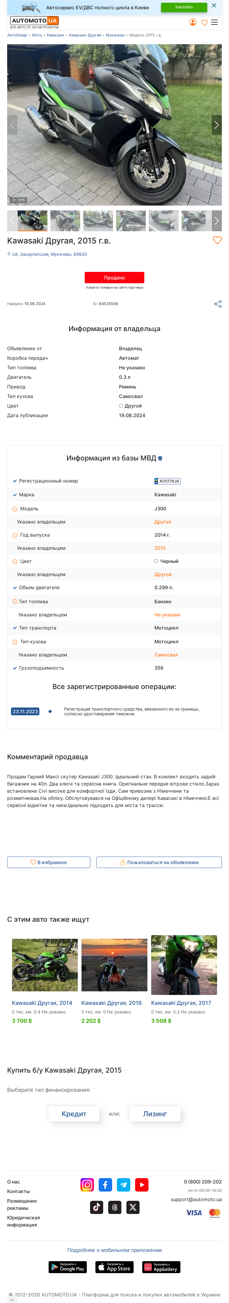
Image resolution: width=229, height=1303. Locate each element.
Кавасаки (55, 35)
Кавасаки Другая (85, 35)
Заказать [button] (184, 6)
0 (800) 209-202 (203, 1182)
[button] (216, 22)
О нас (13, 1182)
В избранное (51, 862)
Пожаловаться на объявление (162, 862)
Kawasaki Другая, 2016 (111, 1003)
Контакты (18, 1191)
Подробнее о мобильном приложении (114, 1250)
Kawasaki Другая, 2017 (181, 1003)
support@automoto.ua (196, 1199)
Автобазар (17, 35)
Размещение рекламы (22, 1204)
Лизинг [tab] (155, 1114)
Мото (37, 35)
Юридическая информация (23, 1221)
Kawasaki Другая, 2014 (42, 1003)
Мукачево (115, 35)
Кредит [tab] (74, 1114)
